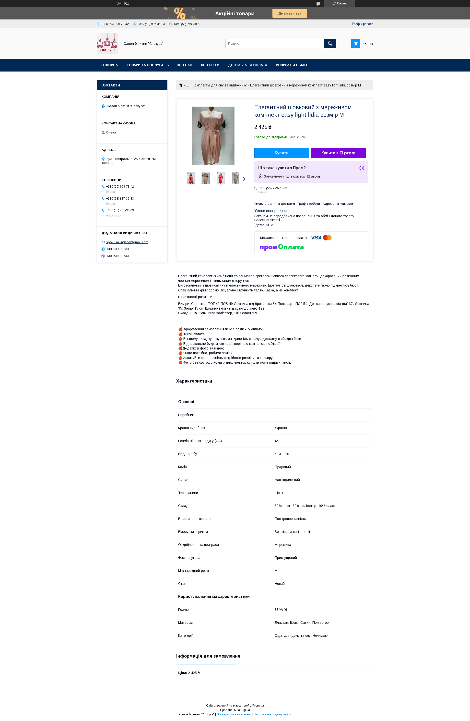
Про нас (184, 65)
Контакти (210, 65)
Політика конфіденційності (272, 714)
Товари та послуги (145, 65)
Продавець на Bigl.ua (235, 710)
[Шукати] (330, 43)
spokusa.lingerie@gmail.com (127, 242)
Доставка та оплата (247, 65)
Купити (282, 153)
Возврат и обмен (292, 65)
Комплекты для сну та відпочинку (220, 85)
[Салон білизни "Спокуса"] (107, 52)
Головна (109, 65)
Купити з (329, 153)
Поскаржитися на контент (234, 714)
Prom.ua (258, 705)
